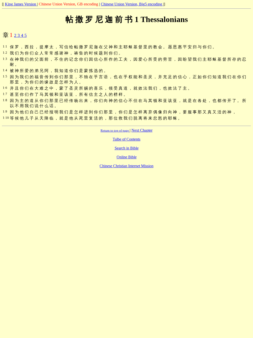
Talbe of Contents (126, 139)
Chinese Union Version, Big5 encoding (132, 4)
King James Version (21, 4)
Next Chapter (141, 130)
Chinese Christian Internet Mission (126, 166)
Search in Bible (127, 148)
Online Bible (127, 157)
